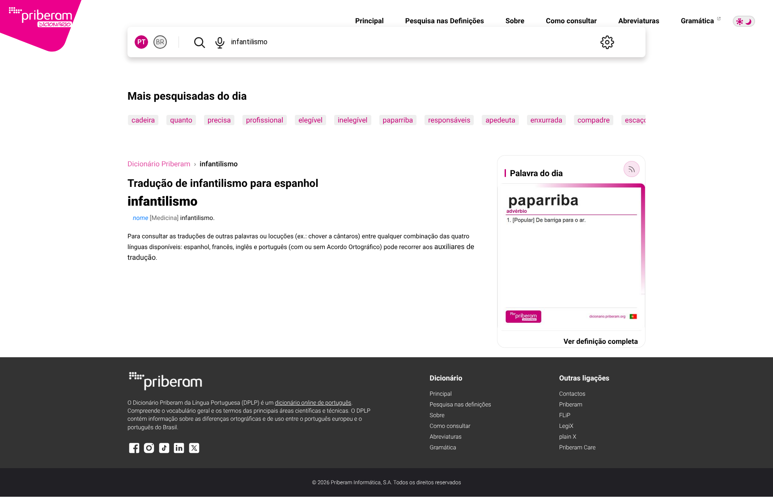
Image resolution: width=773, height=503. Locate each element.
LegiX (566, 426)
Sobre (514, 21)
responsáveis (449, 120)
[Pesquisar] (199, 42)
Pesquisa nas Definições (444, 21)
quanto (181, 120)
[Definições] (607, 42)
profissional (264, 120)
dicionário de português (313, 403)
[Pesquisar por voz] (219, 42)
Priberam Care (577, 447)
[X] (194, 452)
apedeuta (500, 120)
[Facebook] (134, 452)
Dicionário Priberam (158, 164)
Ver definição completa (601, 341)
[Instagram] (149, 452)
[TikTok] (164, 452)
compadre (594, 120)
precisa (219, 120)
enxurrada (546, 120)
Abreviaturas (638, 21)
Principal (369, 21)
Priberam (570, 405)
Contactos (572, 394)
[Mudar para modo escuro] (744, 21)
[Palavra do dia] (632, 169)
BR (160, 42)
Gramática (698, 21)
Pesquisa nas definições (460, 405)
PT (141, 42)
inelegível (353, 120)
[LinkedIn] (179, 452)
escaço (636, 120)
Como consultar (571, 21)
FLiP (564, 415)
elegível (310, 120)
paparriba (398, 120)
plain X (567, 437)
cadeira (143, 120)
